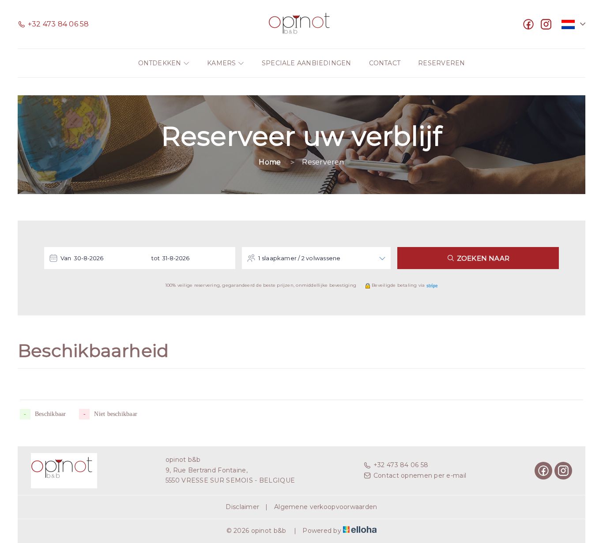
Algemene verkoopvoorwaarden (325, 507)
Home (270, 162)
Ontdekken (160, 63)
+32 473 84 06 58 (400, 465)
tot (155, 258)
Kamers (222, 63)
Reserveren (441, 63)
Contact (385, 63)
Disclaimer (242, 507)
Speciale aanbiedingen (306, 63)
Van (66, 258)
